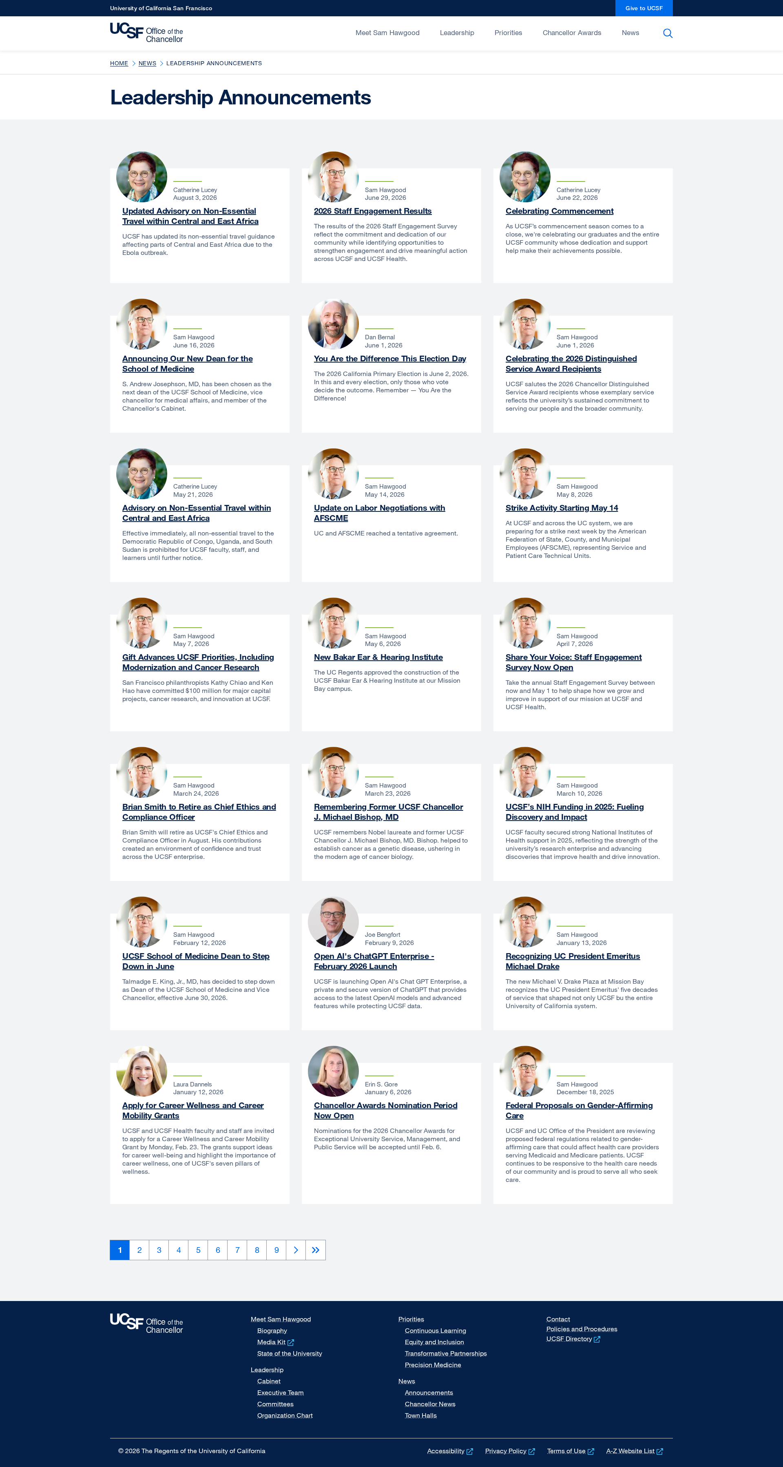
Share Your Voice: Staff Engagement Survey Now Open (574, 662)
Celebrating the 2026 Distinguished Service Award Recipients (571, 363)
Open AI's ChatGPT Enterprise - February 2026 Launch (374, 961)
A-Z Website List (635, 1451)
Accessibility (451, 1451)
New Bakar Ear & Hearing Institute (378, 657)
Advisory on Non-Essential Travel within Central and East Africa (196, 512)
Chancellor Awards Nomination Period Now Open (385, 1110)
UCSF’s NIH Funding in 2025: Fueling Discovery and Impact (575, 811)
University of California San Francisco (161, 10)
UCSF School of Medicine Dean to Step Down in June (196, 961)
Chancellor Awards (572, 32)
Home (119, 63)
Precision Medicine (433, 1365)
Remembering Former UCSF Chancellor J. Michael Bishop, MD (388, 811)
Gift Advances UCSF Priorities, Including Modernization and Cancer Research (198, 662)
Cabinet (269, 1381)
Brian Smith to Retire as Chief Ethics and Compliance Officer (199, 811)
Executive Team (280, 1392)
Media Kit (276, 1342)
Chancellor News (430, 1404)
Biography (272, 1330)
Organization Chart (285, 1415)
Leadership (457, 32)
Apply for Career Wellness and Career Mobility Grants (193, 1110)
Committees (275, 1404)
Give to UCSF (649, 10)
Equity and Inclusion (434, 1342)
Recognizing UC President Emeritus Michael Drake (573, 961)
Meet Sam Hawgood (388, 32)
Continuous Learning (435, 1330)
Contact (558, 1319)
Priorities (508, 32)
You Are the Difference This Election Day (390, 358)
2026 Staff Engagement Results (373, 211)
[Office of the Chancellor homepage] (148, 32)
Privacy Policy (511, 1451)
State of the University (289, 1353)
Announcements (429, 1392)
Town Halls (421, 1415)
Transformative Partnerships (446, 1353)
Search (669, 33)
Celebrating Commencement (559, 211)
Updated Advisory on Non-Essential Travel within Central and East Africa (190, 216)
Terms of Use (571, 1451)
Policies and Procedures (581, 1329)
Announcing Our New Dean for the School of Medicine (187, 363)
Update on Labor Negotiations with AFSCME (379, 512)
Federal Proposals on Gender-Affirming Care (579, 1110)
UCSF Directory (574, 1338)
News (630, 32)
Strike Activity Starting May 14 (562, 507)
